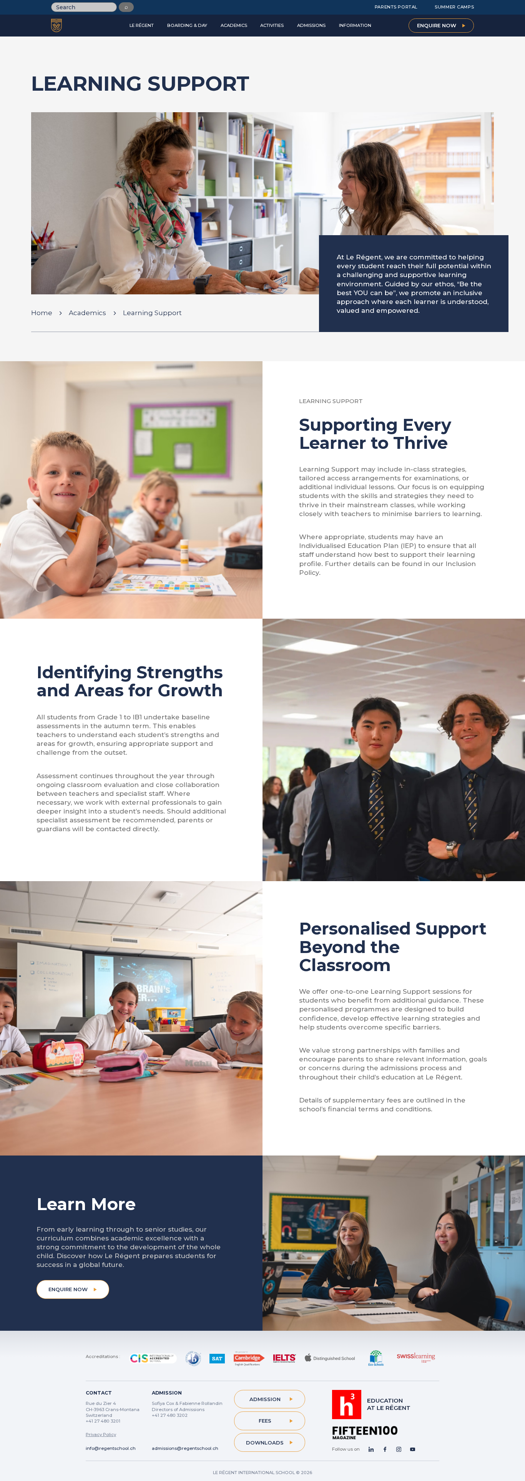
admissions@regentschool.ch (185, 1448)
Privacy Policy (101, 1434)
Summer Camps (454, 7)
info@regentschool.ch (111, 1448)
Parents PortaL (396, 7)
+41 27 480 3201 (103, 1421)
